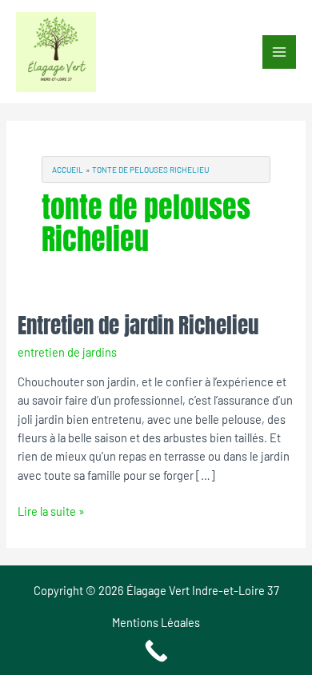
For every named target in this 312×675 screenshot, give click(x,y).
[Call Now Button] (156, 651)
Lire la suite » (51, 510)
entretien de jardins (67, 352)
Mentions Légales (156, 622)
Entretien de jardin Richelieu (138, 325)
